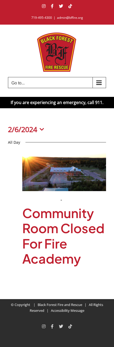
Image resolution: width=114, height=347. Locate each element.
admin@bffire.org (70, 17)
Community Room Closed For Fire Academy (63, 236)
